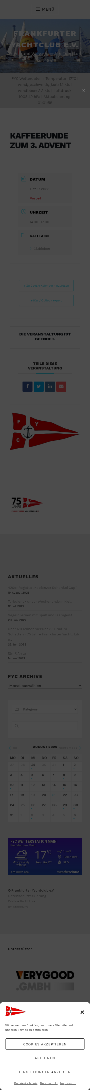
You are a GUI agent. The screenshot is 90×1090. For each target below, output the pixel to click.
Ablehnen (45, 1058)
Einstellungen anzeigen (45, 1072)
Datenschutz (49, 1083)
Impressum (68, 1083)
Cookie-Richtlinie (26, 1083)
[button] (82, 1012)
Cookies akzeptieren (45, 1044)
